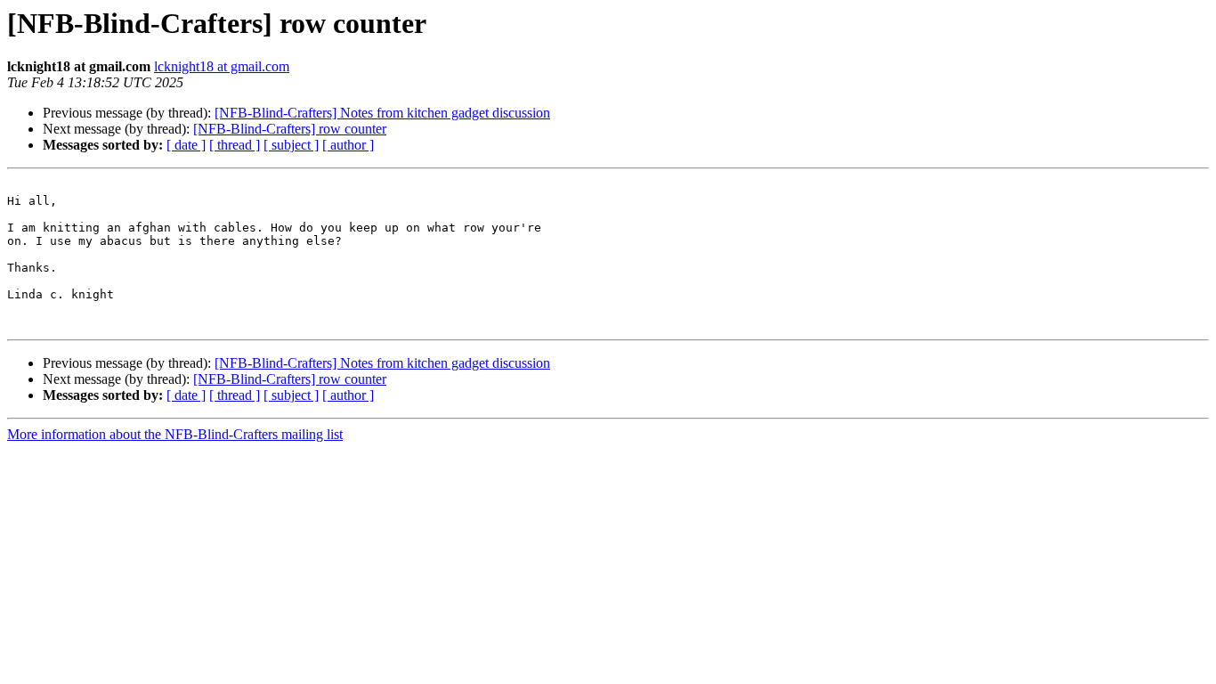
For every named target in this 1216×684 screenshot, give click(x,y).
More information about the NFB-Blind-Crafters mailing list (175, 434)
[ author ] (348, 144)
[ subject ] (291, 144)
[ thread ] (234, 144)
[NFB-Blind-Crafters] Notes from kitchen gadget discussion (382, 112)
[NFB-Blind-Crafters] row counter (289, 128)
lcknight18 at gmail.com (221, 66)
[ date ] (186, 144)
